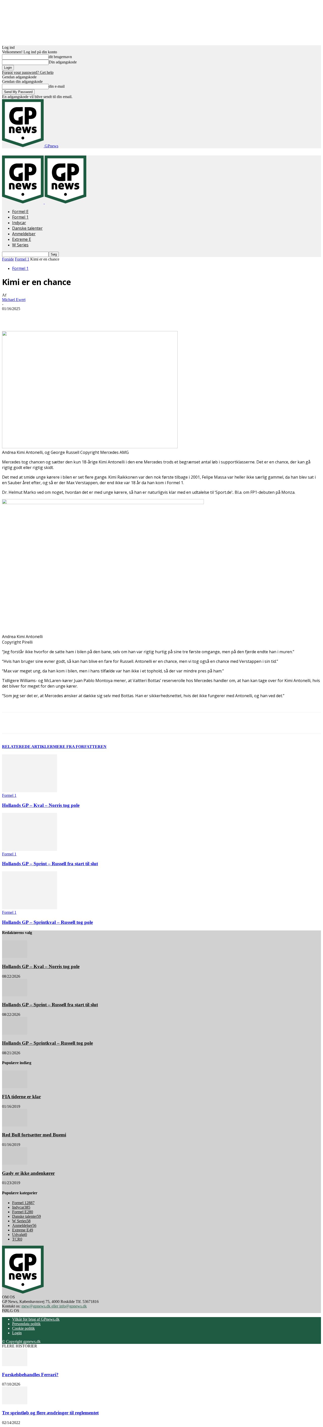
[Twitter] (62, 316)
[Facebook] (44, 316)
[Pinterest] (80, 316)
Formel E (20, 211)
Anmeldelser (24, 234)
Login (17, 1333)
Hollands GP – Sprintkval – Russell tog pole (47, 922)
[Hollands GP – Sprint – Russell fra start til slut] (29, 849)
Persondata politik (26, 1324)
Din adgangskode (63, 62)
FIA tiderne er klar (21, 1096)
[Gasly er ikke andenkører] (14, 1163)
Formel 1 (20, 217)
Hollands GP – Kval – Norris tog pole (40, 805)
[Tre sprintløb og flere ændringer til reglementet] (14, 1403)
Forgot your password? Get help (27, 72)
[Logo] (23, 202)
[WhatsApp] (98, 316)
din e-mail (57, 86)
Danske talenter (27, 228)
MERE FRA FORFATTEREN (79, 746)
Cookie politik (23, 1328)
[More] (117, 316)
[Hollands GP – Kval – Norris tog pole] (29, 791)
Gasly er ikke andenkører (28, 1173)
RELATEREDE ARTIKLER (27, 746)
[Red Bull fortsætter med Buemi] (14, 1125)
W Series (20, 245)
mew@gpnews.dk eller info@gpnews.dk (54, 1306)
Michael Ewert (13, 299)
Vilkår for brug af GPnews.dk (36, 1319)
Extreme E (21, 239)
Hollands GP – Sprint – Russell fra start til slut (50, 863)
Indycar (19, 222)
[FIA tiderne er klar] (14, 1087)
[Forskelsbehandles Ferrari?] (14, 1365)
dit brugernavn (60, 57)
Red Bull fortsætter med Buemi (34, 1134)
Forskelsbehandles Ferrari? (30, 1374)
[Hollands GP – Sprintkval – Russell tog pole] (29, 908)
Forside (8, 259)
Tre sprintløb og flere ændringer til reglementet (50, 1412)
